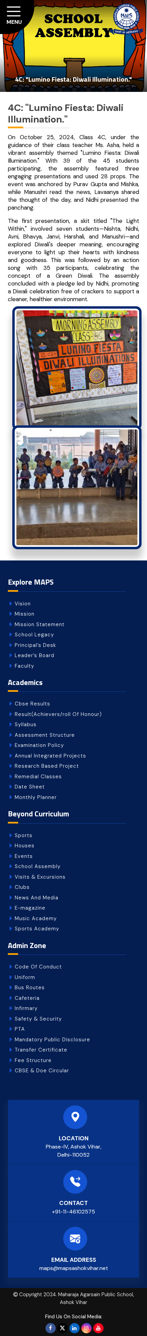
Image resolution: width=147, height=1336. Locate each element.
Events (24, 856)
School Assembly (38, 866)
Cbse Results (32, 703)
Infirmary (26, 1008)
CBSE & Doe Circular (42, 1070)
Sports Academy (37, 928)
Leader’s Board (34, 655)
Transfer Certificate (41, 1049)
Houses (25, 845)
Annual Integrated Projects (50, 755)
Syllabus (26, 724)
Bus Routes (30, 987)
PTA (20, 1029)
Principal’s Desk (35, 645)
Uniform (25, 977)
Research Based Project (47, 766)
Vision (23, 603)
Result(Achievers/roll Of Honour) (58, 714)
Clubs (22, 887)
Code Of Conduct (38, 966)
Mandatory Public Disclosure (52, 1039)
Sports (23, 835)
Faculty (24, 666)
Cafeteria (27, 998)
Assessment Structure (45, 735)
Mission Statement (40, 624)
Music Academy (36, 918)
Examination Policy (39, 745)
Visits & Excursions (40, 877)
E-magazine (30, 908)
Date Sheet (30, 786)
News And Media (36, 897)
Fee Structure (33, 1060)
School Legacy (34, 634)
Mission (25, 613)
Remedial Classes (38, 776)
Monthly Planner (36, 797)
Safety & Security (38, 1018)
